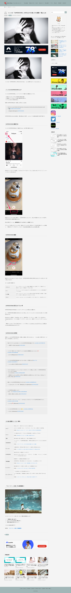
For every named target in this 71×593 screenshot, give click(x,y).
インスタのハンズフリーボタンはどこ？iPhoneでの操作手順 (26, 468)
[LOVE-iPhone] (8, 3)
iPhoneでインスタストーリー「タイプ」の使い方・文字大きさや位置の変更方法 (29, 430)
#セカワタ (35, 360)
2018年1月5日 (17, 376)
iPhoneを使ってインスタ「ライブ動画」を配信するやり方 (25, 435)
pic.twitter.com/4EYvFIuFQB (13, 401)
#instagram (15, 391)
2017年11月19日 (22, 403)
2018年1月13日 (25, 364)
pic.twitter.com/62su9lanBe (22, 391)
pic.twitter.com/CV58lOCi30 (40, 343)
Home (21, 588)
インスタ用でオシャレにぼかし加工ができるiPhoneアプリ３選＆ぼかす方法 (28, 449)
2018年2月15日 (21, 354)
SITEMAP (28, 588)
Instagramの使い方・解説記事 (56, 116)
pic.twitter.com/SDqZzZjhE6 (20, 372)
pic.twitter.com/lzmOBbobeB (13, 352)
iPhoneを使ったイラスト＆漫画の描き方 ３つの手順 (62, 41)
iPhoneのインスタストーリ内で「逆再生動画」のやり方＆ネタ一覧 (27, 463)
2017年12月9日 (22, 345)
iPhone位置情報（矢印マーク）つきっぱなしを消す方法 (62, 55)
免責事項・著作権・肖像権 (46, 588)
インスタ (10, 15)
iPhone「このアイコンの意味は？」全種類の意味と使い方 (62, 50)
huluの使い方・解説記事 (55, 128)
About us (24, 588)
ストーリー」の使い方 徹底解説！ (15, 528)
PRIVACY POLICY (38, 588)
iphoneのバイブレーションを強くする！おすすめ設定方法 (62, 46)
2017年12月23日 (35, 384)
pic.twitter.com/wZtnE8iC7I (12, 361)
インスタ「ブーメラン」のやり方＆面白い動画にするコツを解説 (26, 444)
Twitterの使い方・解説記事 (55, 122)
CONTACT (33, 588)
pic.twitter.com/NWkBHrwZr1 (31, 382)
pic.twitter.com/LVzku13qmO (15, 108)
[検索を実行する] (66, 12)
